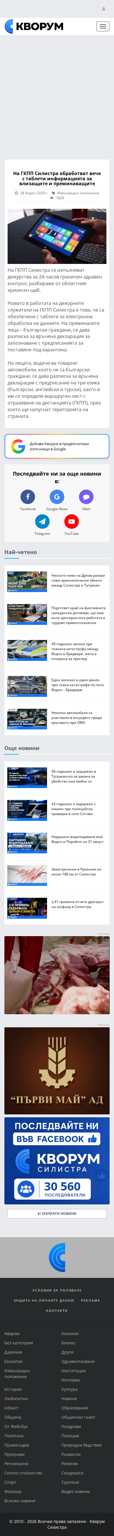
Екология (13, 1361)
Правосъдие (16, 1445)
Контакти (57, 1310)
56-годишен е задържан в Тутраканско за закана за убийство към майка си (73, 776)
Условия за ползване (57, 1290)
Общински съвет (78, 1417)
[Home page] (34, 26)
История (13, 1389)
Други (67, 1352)
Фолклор (13, 1491)
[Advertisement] (57, 95)
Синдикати (72, 1473)
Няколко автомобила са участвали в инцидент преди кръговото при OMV (76, 717)
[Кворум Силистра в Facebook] (57, 1160)
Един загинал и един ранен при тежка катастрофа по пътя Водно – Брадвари (77, 684)
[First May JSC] (57, 1070)
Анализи (70, 1333)
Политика (14, 1435)
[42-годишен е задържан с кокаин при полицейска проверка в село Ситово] (27, 810)
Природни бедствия (81, 1445)
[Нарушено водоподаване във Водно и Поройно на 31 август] (27, 843)
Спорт (10, 1482)
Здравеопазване (78, 1361)
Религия (69, 1463)
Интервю (70, 1380)
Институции (73, 1370)
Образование (75, 1408)
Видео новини (75, 1491)
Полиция (70, 1435)
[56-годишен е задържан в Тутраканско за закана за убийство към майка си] (27, 777)
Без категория (18, 1343)
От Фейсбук (15, 1426)
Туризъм (70, 1482)
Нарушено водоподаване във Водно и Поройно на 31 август (77, 839)
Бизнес (68, 1343)
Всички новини (19, 1500)
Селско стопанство (23, 1473)
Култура (69, 1389)
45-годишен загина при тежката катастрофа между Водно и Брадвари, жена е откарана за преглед (74, 651)
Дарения (13, 1352)
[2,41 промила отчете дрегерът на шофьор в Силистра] (27, 908)
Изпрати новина (58, 1213)
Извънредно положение (77, 192)
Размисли (71, 1454)
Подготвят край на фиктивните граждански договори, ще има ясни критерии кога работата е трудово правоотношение (78, 615)
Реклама (90, 1300)
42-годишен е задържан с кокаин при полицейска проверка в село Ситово (73, 808)
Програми (14, 1454)
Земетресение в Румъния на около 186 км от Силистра (76, 871)
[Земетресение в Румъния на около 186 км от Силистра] (27, 875)
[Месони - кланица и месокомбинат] (57, 1012)
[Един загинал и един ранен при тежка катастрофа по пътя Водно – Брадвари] (27, 686)
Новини (69, 1398)
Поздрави (71, 1426)
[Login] (103, 8)
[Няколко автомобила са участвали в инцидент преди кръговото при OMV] (27, 719)
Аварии (12, 1333)
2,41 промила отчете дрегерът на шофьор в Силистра (77, 904)
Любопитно (16, 1398)
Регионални (16, 1463)
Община (12, 1417)
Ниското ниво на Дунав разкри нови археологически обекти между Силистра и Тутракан (78, 580)
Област (11, 1408)
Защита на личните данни (44, 1300)
